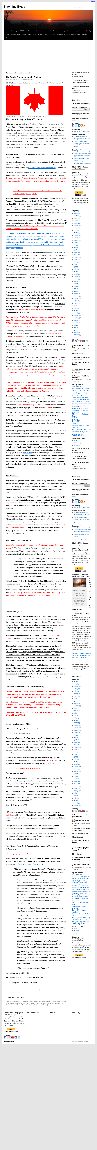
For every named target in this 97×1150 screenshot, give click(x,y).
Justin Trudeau (80, 410)
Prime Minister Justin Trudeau (49, 1003)
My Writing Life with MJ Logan (81, 363)
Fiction (46, 31)
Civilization (39, 31)
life (87, 410)
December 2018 (77, 225)
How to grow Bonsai (65, 31)
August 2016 (77, 262)
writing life (78, 434)
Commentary (14, 1001)
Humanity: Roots (77, 31)
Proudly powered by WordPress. (81, 1041)
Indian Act (27, 452)
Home (7, 31)
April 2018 (76, 230)
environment (76, 401)
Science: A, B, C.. (38, 34)
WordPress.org (77, 445)
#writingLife (75, 392)
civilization (85, 397)
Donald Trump (84, 399)
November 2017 (77, 237)
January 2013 (77, 334)
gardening (74, 403)
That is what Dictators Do (40, 1005)
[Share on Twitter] (76, 341)
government (82, 403)
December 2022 (77, 217)
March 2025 (76, 211)
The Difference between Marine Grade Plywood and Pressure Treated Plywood (82, 138)
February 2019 (77, 223)
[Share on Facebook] (73, 341)
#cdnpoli (48, 1001)
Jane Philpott (14, 1003)
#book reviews (76, 388)
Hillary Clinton (88, 403)
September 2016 (77, 261)
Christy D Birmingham (76, 397)
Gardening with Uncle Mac (80, 346)
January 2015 (77, 295)
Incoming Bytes (14, 6)
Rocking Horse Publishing (81, 429)
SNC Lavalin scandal (11, 1005)
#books (82, 388)
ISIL (87, 408)
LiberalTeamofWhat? (36, 1003)
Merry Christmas (75, 412)
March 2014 (76, 310)
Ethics (19, 1001)
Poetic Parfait (83, 418)
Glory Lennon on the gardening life (80, 816)
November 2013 (77, 317)
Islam (73, 410)
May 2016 (76, 268)
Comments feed (77, 443)
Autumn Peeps (77, 372)
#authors (79, 386)
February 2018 (77, 234)
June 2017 (76, 245)
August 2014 (77, 303)
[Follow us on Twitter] (76, 125)
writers (87, 433)
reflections (75, 427)
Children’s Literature (11, 38)
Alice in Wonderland (79, 394)
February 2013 (77, 332)
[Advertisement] (48, 57)
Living (7, 34)
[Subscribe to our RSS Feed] (81, 125)
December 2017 (77, 235)
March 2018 (76, 232)
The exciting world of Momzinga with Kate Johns (80, 849)
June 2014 (76, 307)
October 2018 (77, 227)
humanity (75, 405)
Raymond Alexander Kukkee (27, 79)
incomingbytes (82, 405)
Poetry (29, 34)
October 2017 (77, 239)
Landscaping (87, 31)
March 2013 (76, 330)
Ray (74, 136)
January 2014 (77, 313)
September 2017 (77, 240)
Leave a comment (52, 1005)
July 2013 (76, 324)
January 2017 (77, 254)
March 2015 (76, 291)
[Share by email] (87, 341)
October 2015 (77, 279)
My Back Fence (15, 34)
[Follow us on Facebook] (73, 125)
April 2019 (76, 222)
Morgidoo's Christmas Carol (80, 415)
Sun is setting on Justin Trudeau (25, 1005)
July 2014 (76, 305)
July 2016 (76, 264)
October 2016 (77, 259)
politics (76, 419)
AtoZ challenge (76, 395)
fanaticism (87, 401)
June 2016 (76, 266)
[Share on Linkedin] (84, 341)
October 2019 (77, 218)
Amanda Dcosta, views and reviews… (81, 358)
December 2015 (77, 276)
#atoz (73, 386)
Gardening (14, 31)
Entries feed (76, 442)
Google (73, 120)
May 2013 (76, 327)
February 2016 (77, 273)
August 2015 (77, 283)
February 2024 (77, 213)
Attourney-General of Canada (58, 1001)
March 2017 (76, 251)
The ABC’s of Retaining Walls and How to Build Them (65, 34)
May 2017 (76, 247)
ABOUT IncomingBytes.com (26, 31)
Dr (6, 1003)
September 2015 (77, 281)
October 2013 (77, 319)
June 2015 (76, 286)
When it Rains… (77, 365)
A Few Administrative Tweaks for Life (82, 153)
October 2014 (77, 300)
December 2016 (77, 256)
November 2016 (77, 257)
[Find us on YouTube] (84, 125)
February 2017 (77, 252)
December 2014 (77, 296)
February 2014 (77, 312)
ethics (9, 1003)
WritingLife (84, 34)
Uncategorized (37, 1001)
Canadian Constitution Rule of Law (42, 167)
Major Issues (25, 1001)
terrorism (85, 431)
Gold (79, 403)
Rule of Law (61, 1003)
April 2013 (76, 329)
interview (9, 817)
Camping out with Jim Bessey (80, 377)
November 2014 (77, 298)
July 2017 (76, 244)
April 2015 (76, 290)
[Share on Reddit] (79, 341)
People (24, 34)
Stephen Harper (76, 431)
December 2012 (77, 336)
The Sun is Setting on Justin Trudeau (23, 77)
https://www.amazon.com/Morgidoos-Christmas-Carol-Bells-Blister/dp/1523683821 (81, 655)
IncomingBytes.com (79, 408)
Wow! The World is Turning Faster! (82, 131)
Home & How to (54, 31)
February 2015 (77, 293)
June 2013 (76, 325)
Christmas (83, 395)
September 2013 (77, 320)
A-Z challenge (82, 392)
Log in (75, 440)
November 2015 (77, 278)
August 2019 (77, 220)
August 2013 (77, 322)
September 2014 (77, 302)
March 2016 (76, 271)
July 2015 (76, 285)
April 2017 (76, 249)
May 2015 (76, 288)
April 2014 (76, 308)
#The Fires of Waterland (80, 390)
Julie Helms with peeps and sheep (81, 370)
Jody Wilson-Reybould (24, 1003)
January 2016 (77, 274)
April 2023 (76, 215)
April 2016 (76, 269)
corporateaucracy (75, 399)
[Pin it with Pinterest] (81, 341)
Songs (46, 34)
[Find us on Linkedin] (79, 125)
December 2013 (77, 315)
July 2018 (76, 228)
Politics (31, 1001)
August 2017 (77, 242)
